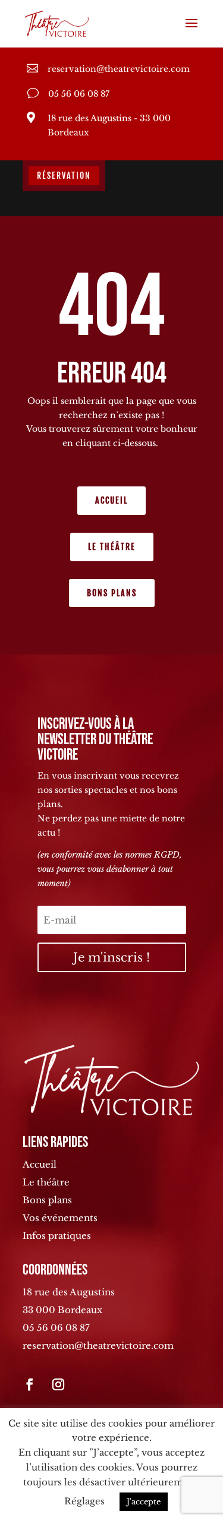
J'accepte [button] (144, 1502)
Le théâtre (112, 547)
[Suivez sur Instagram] (58, 1384)
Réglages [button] (84, 1501)
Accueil (111, 500)
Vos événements (60, 1217)
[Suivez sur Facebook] (30, 1384)
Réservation (64, 175)
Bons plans (112, 593)
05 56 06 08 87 (56, 1327)
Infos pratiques (57, 1235)
